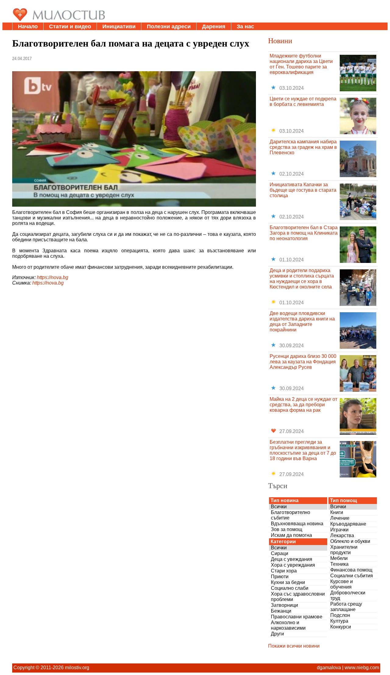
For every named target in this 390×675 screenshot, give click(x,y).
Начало (28, 26)
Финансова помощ (351, 569)
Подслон (340, 615)
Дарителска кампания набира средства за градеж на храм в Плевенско (303, 147)
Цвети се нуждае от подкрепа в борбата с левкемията (303, 101)
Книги (336, 512)
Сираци (279, 553)
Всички (279, 506)
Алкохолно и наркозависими (288, 625)
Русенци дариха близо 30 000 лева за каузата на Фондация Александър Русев (303, 362)
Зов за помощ (286, 529)
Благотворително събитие (290, 515)
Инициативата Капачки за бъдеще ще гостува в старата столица (303, 190)
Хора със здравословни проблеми (298, 596)
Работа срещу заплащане (346, 606)
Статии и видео (70, 26)
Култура (339, 621)
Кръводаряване (348, 523)
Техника (339, 564)
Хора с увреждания (293, 565)
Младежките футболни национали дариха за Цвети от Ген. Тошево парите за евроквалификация (301, 64)
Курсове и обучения (341, 584)
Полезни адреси (169, 26)
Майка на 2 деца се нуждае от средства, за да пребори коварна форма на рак (303, 405)
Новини (280, 40)
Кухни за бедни (288, 582)
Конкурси (340, 626)
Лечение (339, 518)
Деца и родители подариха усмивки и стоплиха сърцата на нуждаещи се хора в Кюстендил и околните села (302, 278)
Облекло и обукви (350, 541)
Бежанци (281, 611)
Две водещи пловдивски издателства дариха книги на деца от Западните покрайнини (302, 321)
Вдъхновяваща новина (297, 523)
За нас (245, 26)
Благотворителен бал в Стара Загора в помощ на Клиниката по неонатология (304, 233)
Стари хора (284, 570)
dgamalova (329, 667)
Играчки (339, 529)
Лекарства (342, 535)
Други (277, 633)
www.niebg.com (362, 667)
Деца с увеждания (291, 559)
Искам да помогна (291, 535)
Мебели (339, 558)
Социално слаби (289, 588)
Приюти (280, 576)
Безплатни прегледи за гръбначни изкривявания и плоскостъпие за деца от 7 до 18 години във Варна (303, 450)
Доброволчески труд (347, 595)
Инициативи (119, 26)
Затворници (284, 605)
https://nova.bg (52, 277)
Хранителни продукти (343, 549)
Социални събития (351, 575)
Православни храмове (296, 616)
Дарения (213, 26)
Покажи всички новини (294, 646)
